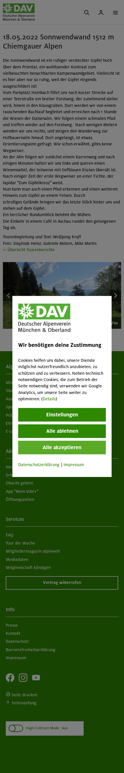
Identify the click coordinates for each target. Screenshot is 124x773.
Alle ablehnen (62, 431)
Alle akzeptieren (62, 447)
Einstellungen (62, 414)
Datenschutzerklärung (38, 464)
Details (49, 398)
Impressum (73, 464)
